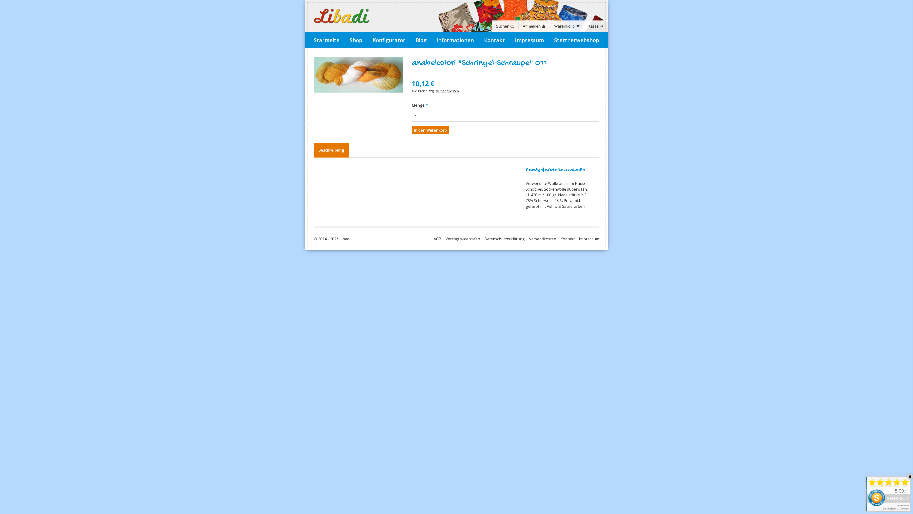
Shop (356, 40)
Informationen (455, 40)
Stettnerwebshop (576, 40)
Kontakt (494, 40)
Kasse (593, 26)
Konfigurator (389, 40)
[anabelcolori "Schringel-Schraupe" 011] (358, 75)
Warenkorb (564, 26)
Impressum (529, 40)
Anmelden (532, 26)
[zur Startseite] (341, 16)
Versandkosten (447, 91)
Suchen (502, 26)
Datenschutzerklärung (504, 239)
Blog (421, 40)
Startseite (327, 40)
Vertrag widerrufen (463, 239)
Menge (418, 105)
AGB (437, 239)
